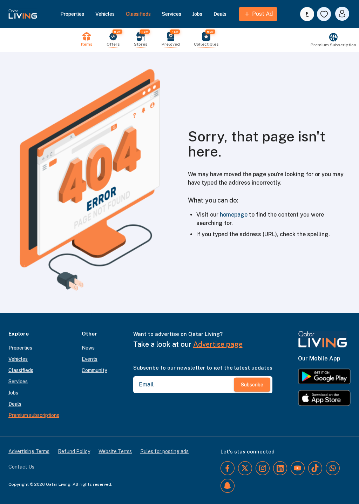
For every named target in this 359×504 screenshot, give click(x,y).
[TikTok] (315, 468)
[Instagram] (263, 468)
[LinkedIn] (280, 468)
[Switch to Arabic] (307, 14)
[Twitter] (245, 468)
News (88, 348)
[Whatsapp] (333, 468)
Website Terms (115, 451)
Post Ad (262, 14)
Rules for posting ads (164, 451)
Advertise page (218, 344)
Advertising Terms (28, 451)
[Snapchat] (228, 486)
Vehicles (105, 14)
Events (89, 359)
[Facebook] (228, 468)
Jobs (197, 14)
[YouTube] (298, 468)
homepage (234, 214)
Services (171, 14)
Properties (72, 14)
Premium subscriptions (33, 415)
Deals (220, 14)
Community (94, 370)
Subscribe (252, 384)
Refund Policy (74, 451)
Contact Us (21, 467)
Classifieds (138, 14)
